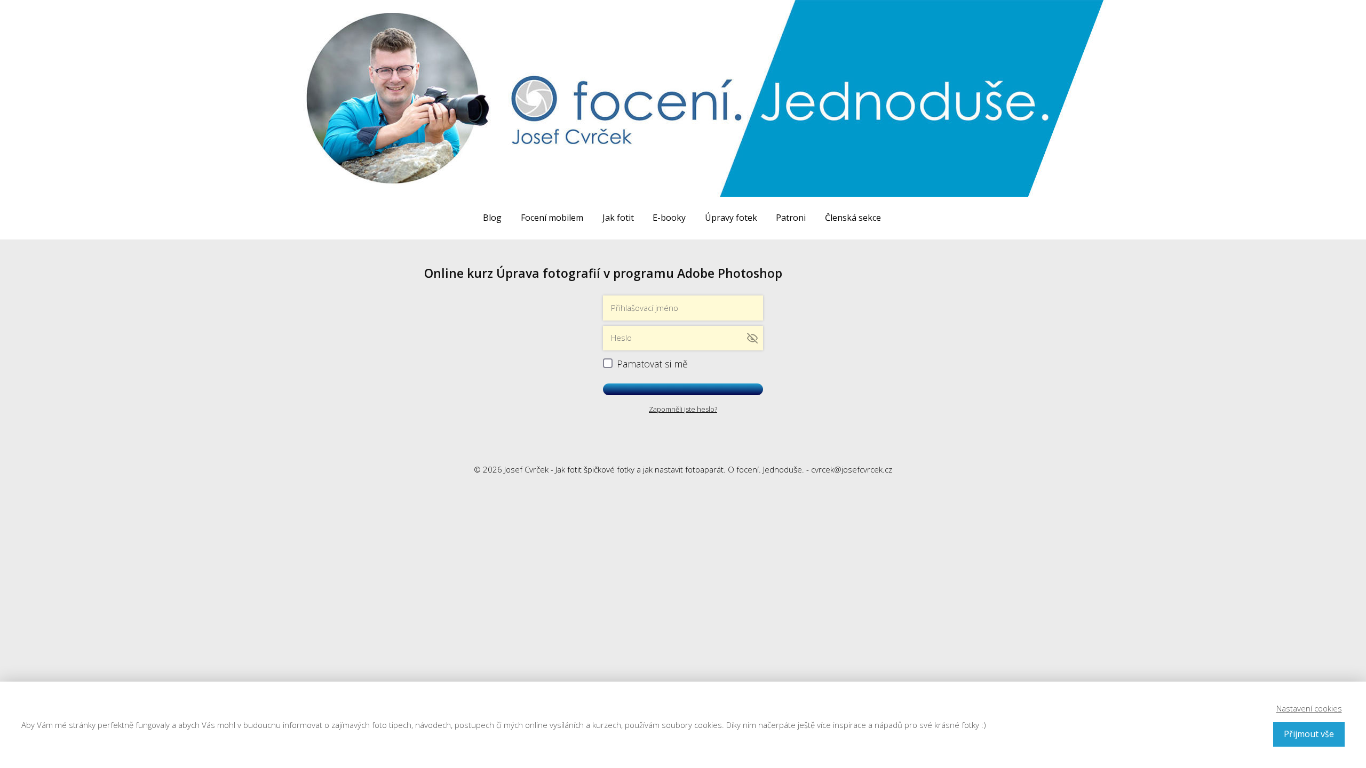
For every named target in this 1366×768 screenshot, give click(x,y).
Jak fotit (618, 217)
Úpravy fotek (731, 217)
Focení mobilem (552, 217)
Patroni (791, 217)
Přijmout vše (1309, 734)
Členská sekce (853, 217)
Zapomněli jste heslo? (683, 409)
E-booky (669, 217)
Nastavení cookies (1309, 708)
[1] (683, 389)
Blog (492, 217)
